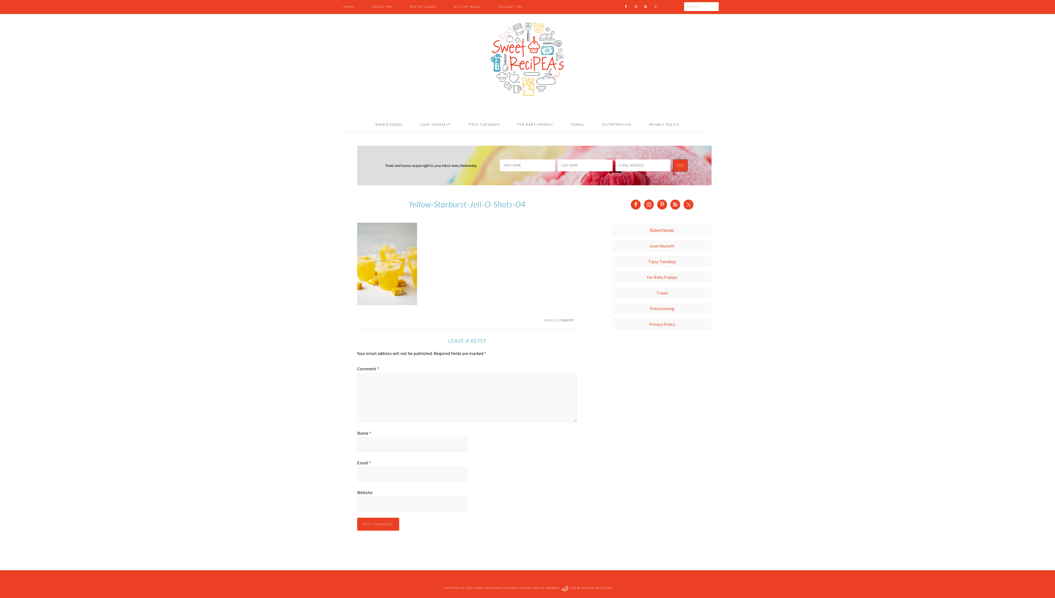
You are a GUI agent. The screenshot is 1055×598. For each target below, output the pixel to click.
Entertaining (662, 308)
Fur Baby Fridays (662, 277)
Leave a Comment (558, 320)
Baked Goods (662, 230)
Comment (368, 368)
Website (365, 492)
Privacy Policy (662, 324)
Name (364, 433)
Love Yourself (662, 246)
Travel (662, 293)
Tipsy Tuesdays (662, 261)
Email (364, 462)
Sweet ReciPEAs (527, 59)
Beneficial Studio (597, 587)
